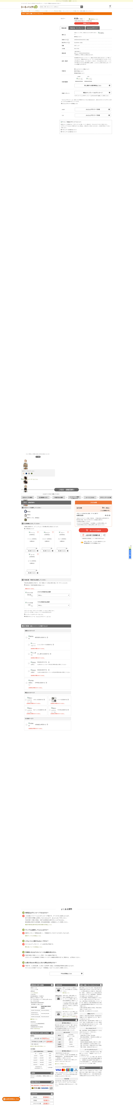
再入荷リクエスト (32, 550)
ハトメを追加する (62, 699)
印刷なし (40, 595)
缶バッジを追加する (38, 709)
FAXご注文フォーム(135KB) (70, 1016)
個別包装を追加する (40, 637)
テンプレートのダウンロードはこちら (34, 614)
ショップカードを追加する (44, 644)
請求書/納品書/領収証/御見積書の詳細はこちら (39, 924)
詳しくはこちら (74, 0)
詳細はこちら (34, 1019)
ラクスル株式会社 (34, 992)
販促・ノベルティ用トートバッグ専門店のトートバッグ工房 (34, 11)
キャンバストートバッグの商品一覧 (71, 11)
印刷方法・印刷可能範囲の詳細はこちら (34, 585)
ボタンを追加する (38, 699)
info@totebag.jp (36, 1028)
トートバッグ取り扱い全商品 (55, 11)
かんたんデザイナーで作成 (93, 109)
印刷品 (28, 514)
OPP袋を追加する (40, 682)
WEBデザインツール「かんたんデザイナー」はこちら (38, 616)
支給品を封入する (42, 662)
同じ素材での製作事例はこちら (92, 85)
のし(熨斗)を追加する (43, 653)
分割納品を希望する (40, 724)
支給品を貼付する (42, 670)
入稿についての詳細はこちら (34, 947)
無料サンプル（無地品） (33, 517)
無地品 (28, 511)
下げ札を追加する (62, 709)
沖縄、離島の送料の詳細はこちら (39, 1046)
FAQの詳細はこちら (66, 973)
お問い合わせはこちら (68, 1008)
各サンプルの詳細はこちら (34, 935)
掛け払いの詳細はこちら (61, 1063)
